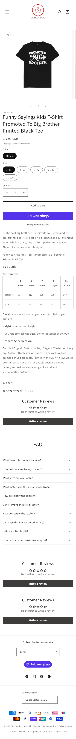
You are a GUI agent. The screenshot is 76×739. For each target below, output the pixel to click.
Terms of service (19, 731)
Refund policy (49, 726)
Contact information (57, 731)
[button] (7, 12)
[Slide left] (30, 106)
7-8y (36, 169)
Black (9, 156)
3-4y (8, 169)
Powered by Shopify (31, 726)
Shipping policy (37, 731)
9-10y (51, 169)
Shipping (6, 143)
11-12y (10, 177)
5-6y (22, 169)
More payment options (38, 224)
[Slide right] (46, 106)
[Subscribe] (56, 652)
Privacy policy (65, 726)
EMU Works (16, 726)
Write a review (38, 421)
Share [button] (9, 382)
